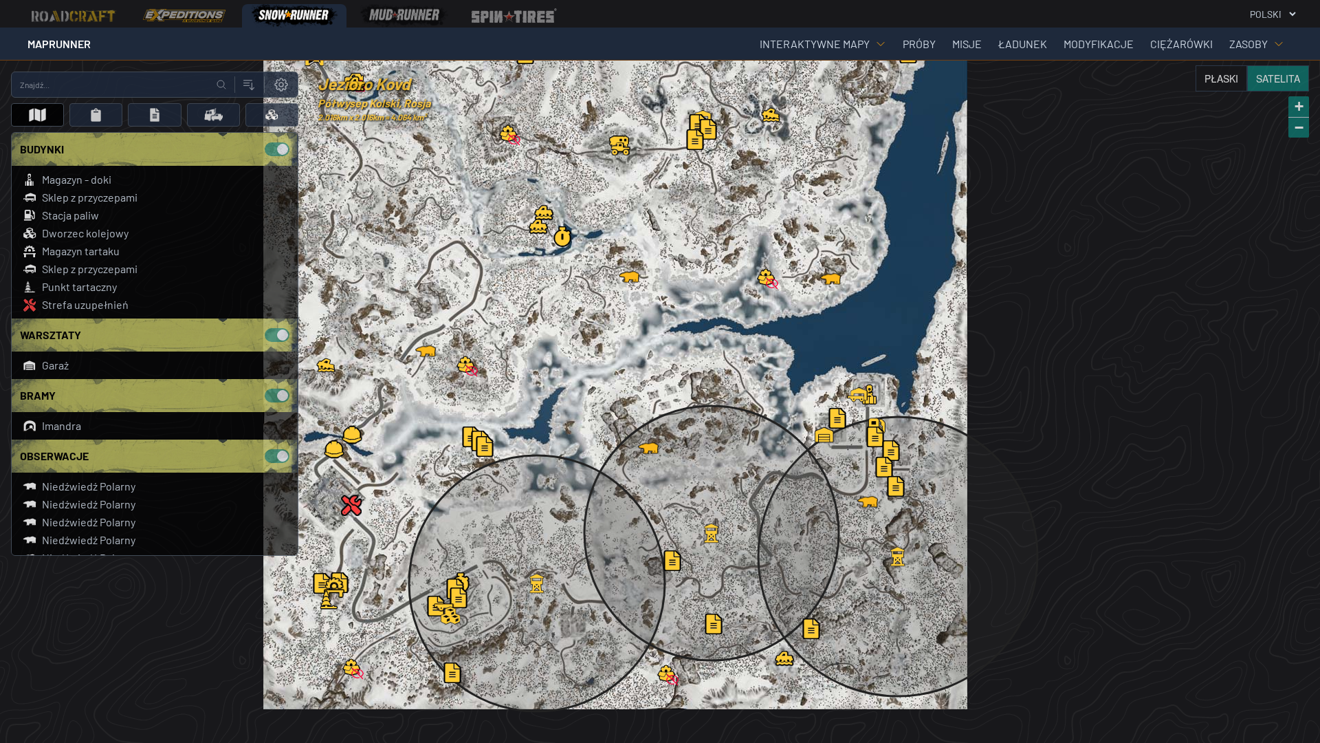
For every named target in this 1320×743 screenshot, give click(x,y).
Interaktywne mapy (815, 43)
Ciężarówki (1181, 43)
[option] (74, 16)
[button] (869, 394)
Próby (919, 43)
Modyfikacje (1099, 43)
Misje (967, 43)
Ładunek (1022, 43)
